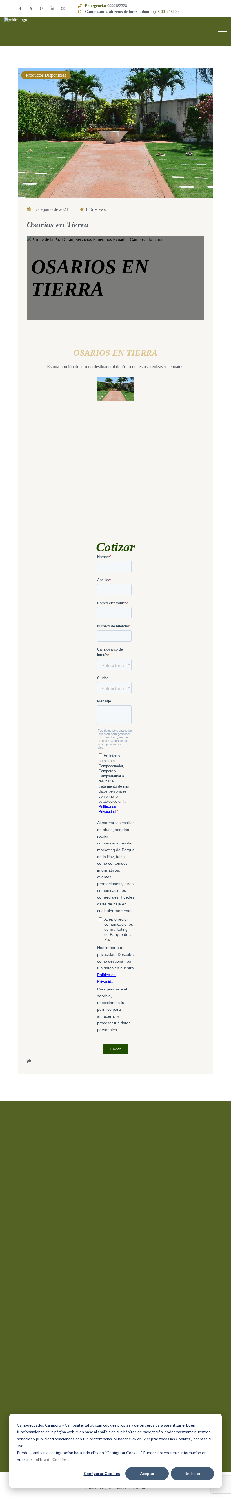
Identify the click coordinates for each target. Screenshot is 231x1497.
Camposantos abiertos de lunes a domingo (121, 12)
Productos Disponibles (46, 75)
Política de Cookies (50, 1459)
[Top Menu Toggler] (222, 31)
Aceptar (147, 1473)
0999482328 (117, 6)
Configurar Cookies (102, 1473)
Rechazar (193, 1473)
